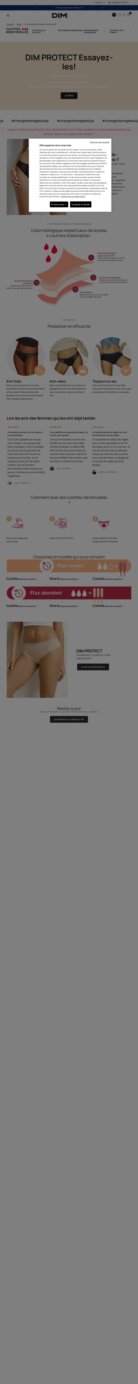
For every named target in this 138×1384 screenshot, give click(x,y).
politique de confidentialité (73, 196)
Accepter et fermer (81, 204)
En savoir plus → (59, 204)
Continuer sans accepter (100, 142)
